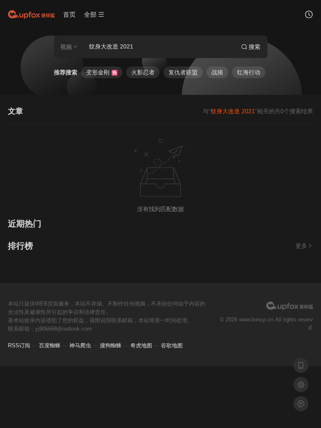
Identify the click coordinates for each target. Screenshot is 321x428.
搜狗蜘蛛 (111, 345)
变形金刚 (101, 72)
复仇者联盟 (183, 72)
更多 (301, 245)
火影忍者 (143, 72)
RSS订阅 (19, 345)
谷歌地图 (172, 345)
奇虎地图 (141, 345)
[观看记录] (309, 15)
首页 (69, 14)
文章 (15, 111)
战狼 (217, 72)
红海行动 (248, 72)
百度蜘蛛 (50, 345)
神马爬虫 (80, 345)
